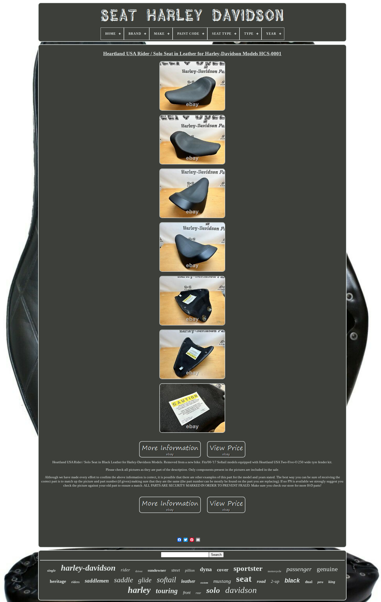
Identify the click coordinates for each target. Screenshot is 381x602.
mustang (222, 581)
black (292, 580)
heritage (58, 581)
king (331, 582)
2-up (275, 581)
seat (244, 579)
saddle (123, 580)
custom (204, 582)
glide (145, 580)
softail (166, 579)
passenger (299, 569)
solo (213, 590)
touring (167, 591)
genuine (327, 568)
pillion (190, 570)
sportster (248, 568)
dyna (206, 569)
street (175, 570)
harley (139, 590)
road (261, 581)
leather (188, 581)
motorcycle (274, 571)
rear (198, 593)
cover (222, 569)
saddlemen (97, 581)
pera (320, 582)
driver (139, 571)
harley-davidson (88, 567)
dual (308, 582)
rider (125, 570)
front (186, 592)
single (51, 570)
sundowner (157, 570)
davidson (241, 590)
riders (75, 582)
